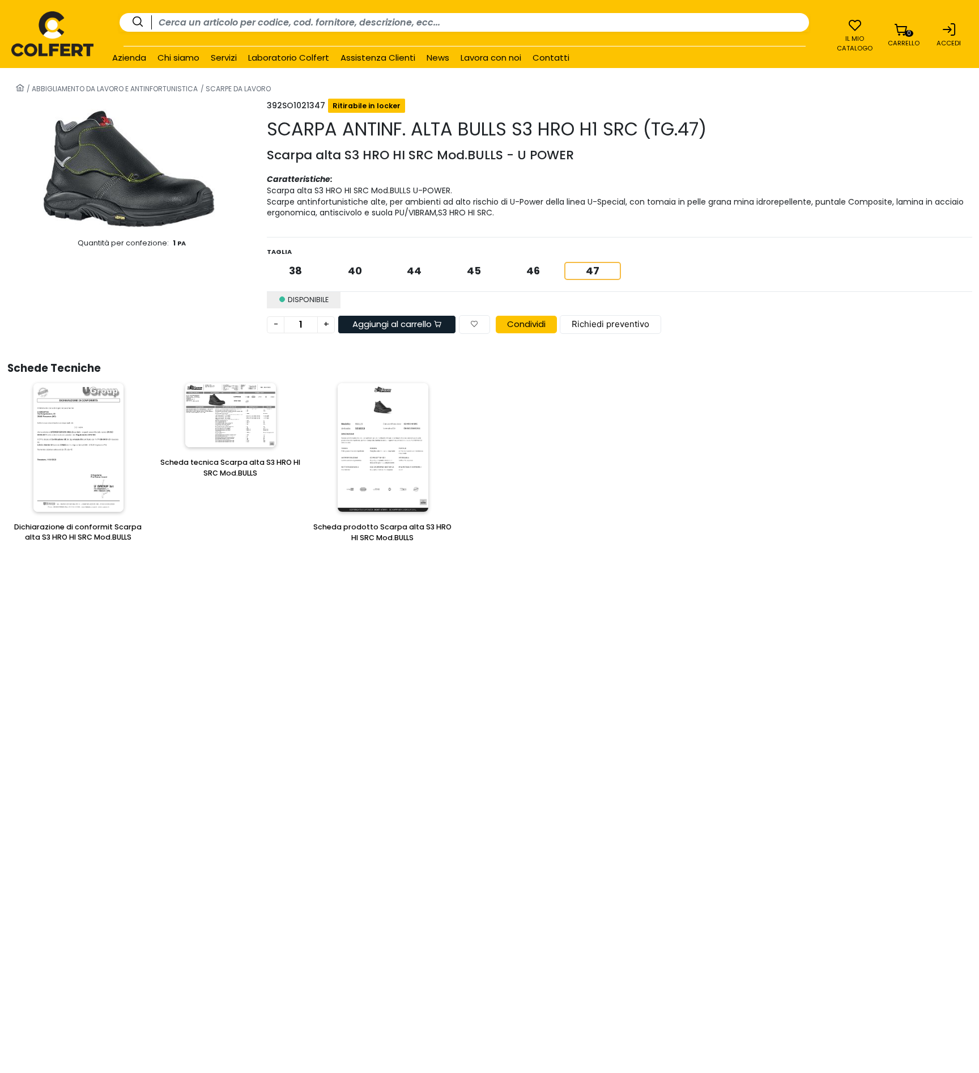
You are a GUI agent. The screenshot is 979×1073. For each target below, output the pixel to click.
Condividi (526, 324)
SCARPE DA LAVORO (237, 89)
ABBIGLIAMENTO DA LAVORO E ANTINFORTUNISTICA (114, 89)
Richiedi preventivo (610, 324)
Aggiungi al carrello (393, 324)
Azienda (129, 58)
